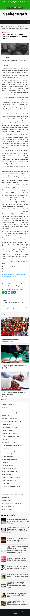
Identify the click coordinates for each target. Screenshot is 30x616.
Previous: (13, 301)
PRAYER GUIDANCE (7, 474)
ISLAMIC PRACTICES (7, 456)
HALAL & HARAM (6, 32)
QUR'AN (4, 489)
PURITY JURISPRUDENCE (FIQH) (10, 486)
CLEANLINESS (5, 424)
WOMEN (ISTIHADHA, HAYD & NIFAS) (11, 503)
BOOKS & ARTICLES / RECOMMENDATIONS (13, 410)
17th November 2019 (11, 396)
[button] (28, 22)
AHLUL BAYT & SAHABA (8, 404)
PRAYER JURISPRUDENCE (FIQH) (10, 477)
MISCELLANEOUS (6, 334)
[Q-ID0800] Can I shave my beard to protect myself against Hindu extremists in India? (14, 338)
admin (4, 41)
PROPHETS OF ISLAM (7, 483)
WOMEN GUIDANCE (7, 506)
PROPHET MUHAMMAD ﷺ (9, 480)
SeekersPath (15, 14)
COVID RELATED (6, 430)
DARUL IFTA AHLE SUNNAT (9, 433)
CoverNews (22, 611)
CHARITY (4, 415)
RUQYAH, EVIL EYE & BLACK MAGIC (11, 495)
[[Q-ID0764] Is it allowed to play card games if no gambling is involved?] (15, 354)
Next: (14, 307)
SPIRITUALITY (5, 497)
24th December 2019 (11, 369)
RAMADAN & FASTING (8, 492)
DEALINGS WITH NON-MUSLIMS (10, 436)
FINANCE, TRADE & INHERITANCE (10, 445)
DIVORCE (4, 439)
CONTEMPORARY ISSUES (7, 388)
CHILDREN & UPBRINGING (9, 418)
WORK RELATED (6, 509)
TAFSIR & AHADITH (7, 500)
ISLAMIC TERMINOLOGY (8, 459)
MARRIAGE (5, 462)
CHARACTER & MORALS (8, 413)
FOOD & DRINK (6, 448)
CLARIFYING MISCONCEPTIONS (10, 421)
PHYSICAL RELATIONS (7, 468)
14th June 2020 (10, 341)
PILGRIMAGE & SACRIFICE (9, 471)
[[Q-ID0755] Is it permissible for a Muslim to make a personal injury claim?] (15, 381)
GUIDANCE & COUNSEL (7, 332)
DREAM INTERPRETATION (9, 442)
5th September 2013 (11, 41)
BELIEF (4, 407)
